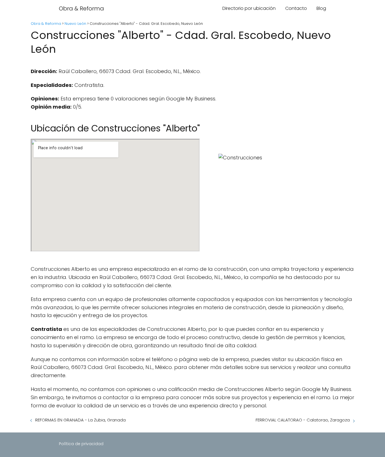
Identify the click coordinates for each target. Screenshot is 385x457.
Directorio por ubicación (249, 8)
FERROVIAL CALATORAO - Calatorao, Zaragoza (303, 420)
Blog (321, 8)
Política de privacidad (81, 444)
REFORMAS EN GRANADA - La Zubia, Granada (80, 420)
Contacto (296, 8)
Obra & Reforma (81, 8)
